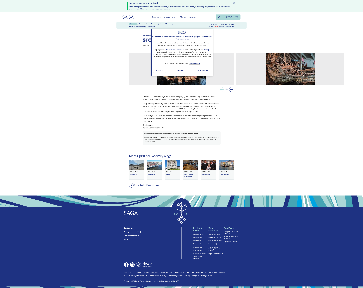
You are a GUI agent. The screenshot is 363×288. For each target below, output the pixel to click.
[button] (221, 89)
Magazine (192, 17)
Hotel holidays (198, 234)
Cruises (175, 17)
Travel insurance (214, 234)
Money (183, 17)
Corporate (190, 273)
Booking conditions (214, 237)
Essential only (181, 70)
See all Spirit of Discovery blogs (146, 185)
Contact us (128, 228)
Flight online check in (215, 254)
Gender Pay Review (175, 276)
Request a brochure (132, 236)
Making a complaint (192, 276)
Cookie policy (179, 273)
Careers (146, 273)
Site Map (154, 273)
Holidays (166, 17)
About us (127, 273)
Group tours (197, 247)
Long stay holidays (199, 253)
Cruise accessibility (215, 241)
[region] (182, 52)
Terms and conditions (216, 273)
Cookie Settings (166, 273)
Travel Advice (229, 228)
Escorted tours (198, 237)
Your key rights (213, 244)
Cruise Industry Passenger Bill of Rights (214, 248)
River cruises (197, 241)
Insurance (156, 17)
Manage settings (203, 70)
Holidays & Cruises (197, 229)
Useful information (213, 229)
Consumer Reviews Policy (156, 276)
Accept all (160, 70)
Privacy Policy (201, 273)
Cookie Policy (195, 63)
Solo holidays (197, 250)
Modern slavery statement (134, 276)
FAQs (126, 239)
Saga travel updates (230, 241)
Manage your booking (132, 232)
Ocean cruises (198, 244)
